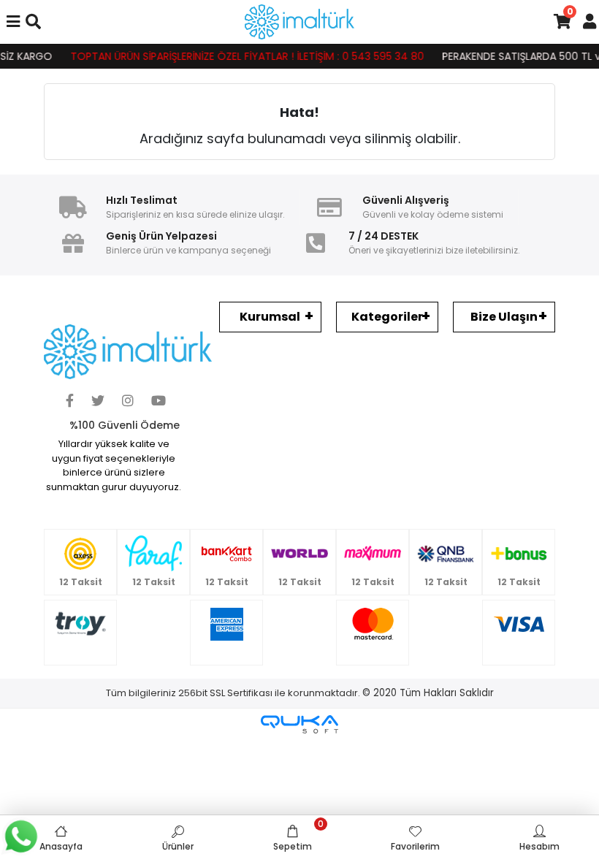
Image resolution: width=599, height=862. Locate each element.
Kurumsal (270, 316)
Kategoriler (387, 316)
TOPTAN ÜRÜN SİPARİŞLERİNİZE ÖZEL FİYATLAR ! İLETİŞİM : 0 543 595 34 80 (239, 56)
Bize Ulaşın (504, 316)
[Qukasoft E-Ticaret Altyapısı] (299, 724)
